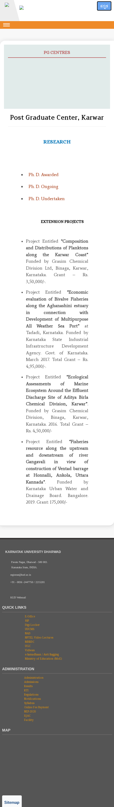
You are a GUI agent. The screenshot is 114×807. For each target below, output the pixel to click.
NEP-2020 (29, 711)
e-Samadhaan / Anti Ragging (41, 654)
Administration (33, 677)
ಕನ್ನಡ (104, 6)
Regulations (30, 694)
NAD (27, 633)
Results (28, 686)
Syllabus (28, 703)
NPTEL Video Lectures (38, 637)
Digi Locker (32, 625)
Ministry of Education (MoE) (43, 658)
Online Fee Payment (36, 707)
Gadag (17, 96)
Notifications (32, 699)
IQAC (27, 715)
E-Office (29, 616)
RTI (25, 690)
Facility (28, 720)
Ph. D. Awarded (44, 174)
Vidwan (29, 650)
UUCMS (29, 629)
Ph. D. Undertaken (47, 198)
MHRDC (29, 642)
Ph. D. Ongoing (43, 186)
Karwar (18, 83)
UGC (27, 646)
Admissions (30, 682)
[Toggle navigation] (6, 25)
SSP (26, 620)
